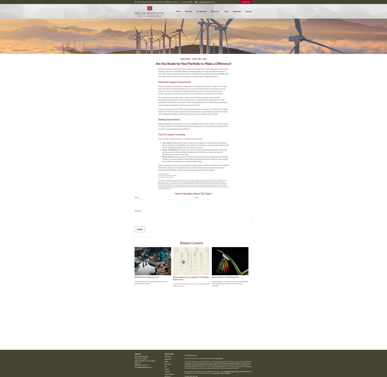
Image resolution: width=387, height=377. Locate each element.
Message (138, 211)
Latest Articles (169, 374)
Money (167, 369)
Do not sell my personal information (221, 373)
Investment (168, 359)
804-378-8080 (187, 2)
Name (137, 197)
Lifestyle (167, 372)
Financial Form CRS (192, 355)
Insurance (168, 364)
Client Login (246, 2)
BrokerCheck (219, 358)
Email (197, 197)
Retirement (168, 357)
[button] (178, 11)
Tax (166, 367)
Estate (167, 362)
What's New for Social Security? (225, 277)
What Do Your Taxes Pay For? (147, 277)
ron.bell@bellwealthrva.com (206, 2)
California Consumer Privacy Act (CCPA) (235, 371)
